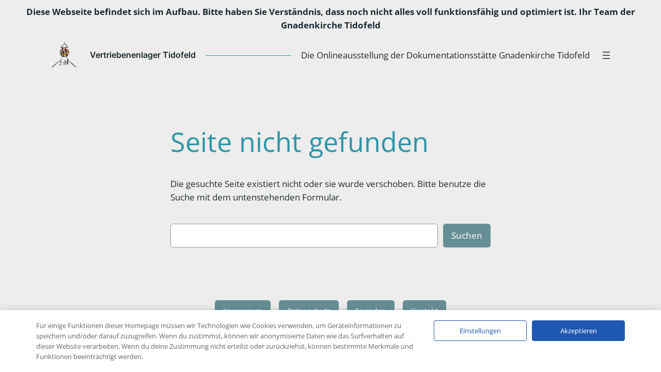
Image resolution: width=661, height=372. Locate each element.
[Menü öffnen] (606, 55)
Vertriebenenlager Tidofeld (143, 55)
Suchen (466, 235)
